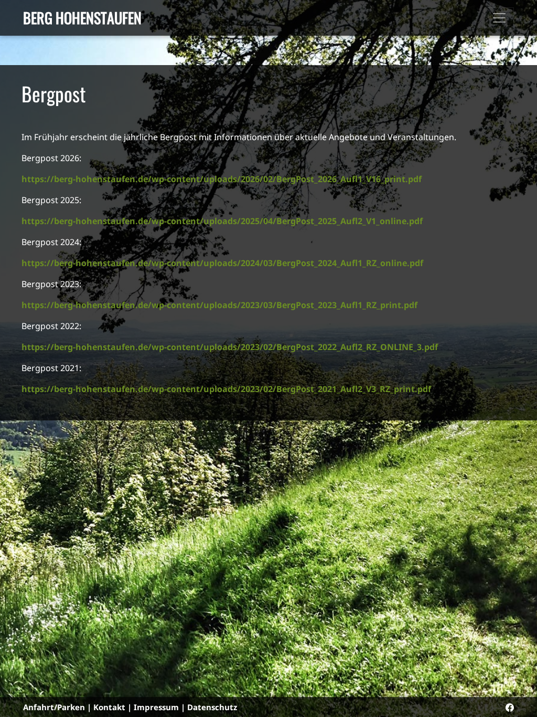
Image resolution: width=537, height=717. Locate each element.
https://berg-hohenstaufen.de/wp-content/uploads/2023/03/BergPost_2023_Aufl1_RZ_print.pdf (219, 305)
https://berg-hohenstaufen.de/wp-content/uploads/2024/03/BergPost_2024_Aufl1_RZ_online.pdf (222, 263)
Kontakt (109, 707)
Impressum (156, 707)
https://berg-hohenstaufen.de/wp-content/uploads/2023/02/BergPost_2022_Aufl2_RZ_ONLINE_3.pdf (230, 347)
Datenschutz (212, 707)
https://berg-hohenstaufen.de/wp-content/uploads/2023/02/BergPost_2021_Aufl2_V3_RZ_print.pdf (226, 389)
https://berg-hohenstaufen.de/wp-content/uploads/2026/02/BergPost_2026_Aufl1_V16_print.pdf (222, 179)
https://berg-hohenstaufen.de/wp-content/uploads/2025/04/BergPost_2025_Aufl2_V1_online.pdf (222, 221)
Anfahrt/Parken (54, 707)
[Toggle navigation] (499, 17)
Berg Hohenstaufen (82, 17)
